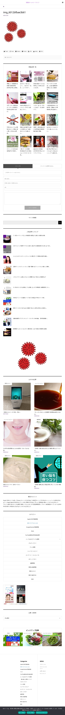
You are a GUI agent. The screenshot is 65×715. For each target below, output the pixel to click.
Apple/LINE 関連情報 (32, 519)
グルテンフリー (32, 543)
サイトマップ (43, 673)
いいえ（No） (30, 712)
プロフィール (43, 664)
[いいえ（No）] (63, 711)
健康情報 (32, 563)
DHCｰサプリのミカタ (32, 523)
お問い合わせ (43, 671)
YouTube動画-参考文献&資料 (32, 535)
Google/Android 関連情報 (32, 527)
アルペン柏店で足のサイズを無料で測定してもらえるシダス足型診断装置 (21, 504)
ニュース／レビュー (32, 551)
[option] (13, 639)
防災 (32, 579)
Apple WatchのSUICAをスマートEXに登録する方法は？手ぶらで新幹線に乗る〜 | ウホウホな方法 (31, 502)
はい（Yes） (22, 712)
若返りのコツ (32, 571)
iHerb (32, 531)
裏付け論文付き (32, 575)
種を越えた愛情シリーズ (26, 679)
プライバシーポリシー (43, 667)
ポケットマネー (32, 559)
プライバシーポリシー (41, 712)
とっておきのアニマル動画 (32, 539)
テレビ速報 (32, 547)
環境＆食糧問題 (32, 567)
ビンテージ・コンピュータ (32, 555)
